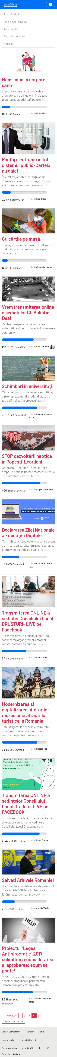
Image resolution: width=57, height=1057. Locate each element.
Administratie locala (15, 21)
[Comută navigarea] (50, 4)
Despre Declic (8, 1040)
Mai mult (9, 43)
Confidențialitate (9, 1048)
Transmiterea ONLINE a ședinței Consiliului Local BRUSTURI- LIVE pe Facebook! (27, 621)
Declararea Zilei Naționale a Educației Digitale (28, 532)
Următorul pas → (13, 1020)
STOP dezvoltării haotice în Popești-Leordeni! (27, 458)
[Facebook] (39, 1048)
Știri (42, 1031)
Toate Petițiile (12, 14)
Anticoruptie (11, 29)
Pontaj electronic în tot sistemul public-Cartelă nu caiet (26, 165)
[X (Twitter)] (47, 1048)
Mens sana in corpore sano (23, 82)
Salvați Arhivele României (28, 880)
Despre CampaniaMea (12, 1031)
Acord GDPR (27, 1048)
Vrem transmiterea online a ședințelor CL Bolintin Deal (28, 312)
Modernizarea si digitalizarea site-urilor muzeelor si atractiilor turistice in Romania (25, 712)
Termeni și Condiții (27, 1040)
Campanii (31, 1031)
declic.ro (17, 1054)
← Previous (10, 1015)
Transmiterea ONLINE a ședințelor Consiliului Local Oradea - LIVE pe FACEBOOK (26, 803)
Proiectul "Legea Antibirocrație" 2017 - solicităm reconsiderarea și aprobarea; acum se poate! (27, 959)
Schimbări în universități (27, 386)
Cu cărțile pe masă (21, 239)
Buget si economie (14, 36)
